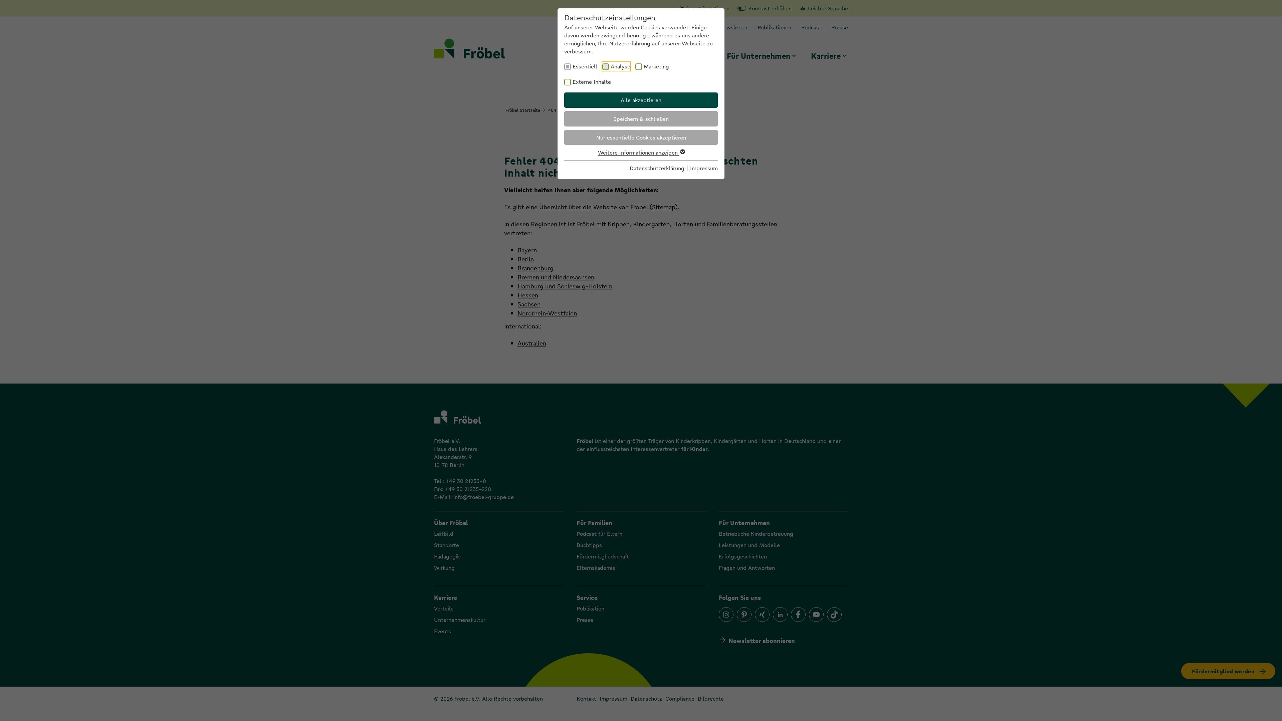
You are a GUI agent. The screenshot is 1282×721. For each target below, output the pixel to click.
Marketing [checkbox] (656, 66)
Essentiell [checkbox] (585, 66)
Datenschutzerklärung (657, 168)
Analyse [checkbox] (620, 66)
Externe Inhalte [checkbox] (592, 81)
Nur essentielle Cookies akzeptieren (641, 137)
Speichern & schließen (641, 118)
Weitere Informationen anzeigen (638, 152)
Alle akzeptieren (641, 99)
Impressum (704, 168)
